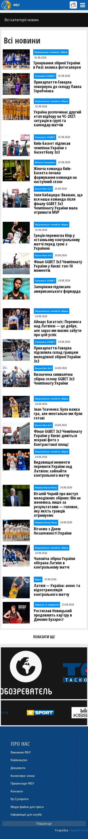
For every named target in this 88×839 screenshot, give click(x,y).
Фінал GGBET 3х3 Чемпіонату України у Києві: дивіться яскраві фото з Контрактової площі (58, 438)
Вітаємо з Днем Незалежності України (53, 531)
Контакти (17, 791)
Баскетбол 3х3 (43, 189)
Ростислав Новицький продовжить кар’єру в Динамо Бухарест (53, 615)
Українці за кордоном (47, 604)
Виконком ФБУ (21, 752)
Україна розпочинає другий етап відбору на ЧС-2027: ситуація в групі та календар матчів (57, 118)
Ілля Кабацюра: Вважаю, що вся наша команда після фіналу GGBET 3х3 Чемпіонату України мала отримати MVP (58, 203)
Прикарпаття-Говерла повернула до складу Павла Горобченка (57, 86)
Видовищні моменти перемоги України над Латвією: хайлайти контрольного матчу (53, 468)
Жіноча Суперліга (45, 162)
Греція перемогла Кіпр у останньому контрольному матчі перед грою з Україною (57, 242)
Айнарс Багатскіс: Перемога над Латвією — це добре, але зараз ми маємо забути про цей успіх (57, 328)
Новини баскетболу (46, 487)
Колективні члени (23, 776)
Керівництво (19, 760)
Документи (18, 768)
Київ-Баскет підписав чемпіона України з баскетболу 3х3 (52, 147)
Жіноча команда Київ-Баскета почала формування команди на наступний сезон (55, 175)
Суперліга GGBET (45, 76)
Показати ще (44, 823)
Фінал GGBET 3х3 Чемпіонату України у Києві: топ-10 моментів (58, 266)
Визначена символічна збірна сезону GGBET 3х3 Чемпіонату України (54, 378)
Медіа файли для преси (27, 807)
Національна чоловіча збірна (50, 52)
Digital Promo (79, 830)
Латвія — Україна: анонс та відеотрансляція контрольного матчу (57, 589)
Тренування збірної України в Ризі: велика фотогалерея (57, 65)
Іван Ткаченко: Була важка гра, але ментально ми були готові (58, 413)
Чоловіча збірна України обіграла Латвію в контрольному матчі (54, 562)
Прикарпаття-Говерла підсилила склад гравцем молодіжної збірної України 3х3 (57, 354)
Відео (38, 579)
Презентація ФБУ (22, 783)
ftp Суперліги (19, 799)
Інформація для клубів (26, 814)
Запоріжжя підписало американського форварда (57, 289)
